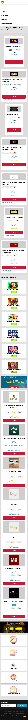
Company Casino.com (14, 481)
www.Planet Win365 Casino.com (9, 99)
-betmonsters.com (14, 613)
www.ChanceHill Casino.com (14, 450)
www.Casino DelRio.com (7, 202)
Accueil (2, 7)
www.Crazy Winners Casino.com (12, 65)
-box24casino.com (6, 270)
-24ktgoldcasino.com (7, 167)
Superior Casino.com (14, 514)
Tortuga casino (4, 11)
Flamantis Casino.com (12, 132)
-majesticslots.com (9, 235)
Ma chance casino (5, 15)
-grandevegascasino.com (14, 580)
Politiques (14, 291)
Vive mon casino (4, 19)
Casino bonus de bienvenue (7, 23)
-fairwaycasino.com (14, 417)
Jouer (14, 62)
